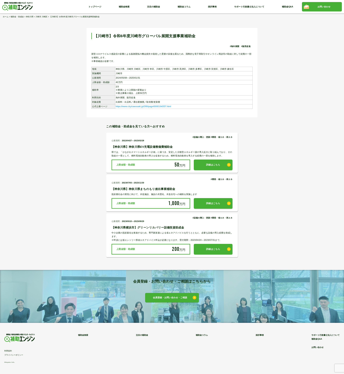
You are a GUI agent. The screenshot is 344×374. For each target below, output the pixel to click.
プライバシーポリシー (13, 355)
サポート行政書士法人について (249, 7)
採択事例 (212, 7)
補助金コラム (184, 7)
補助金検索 (124, 7)
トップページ (94, 7)
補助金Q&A (287, 7)
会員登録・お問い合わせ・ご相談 (170, 297)
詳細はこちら (213, 164)
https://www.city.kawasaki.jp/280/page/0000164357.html (143, 106)
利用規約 (8, 351)
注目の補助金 (153, 7)
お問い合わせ (324, 7)
